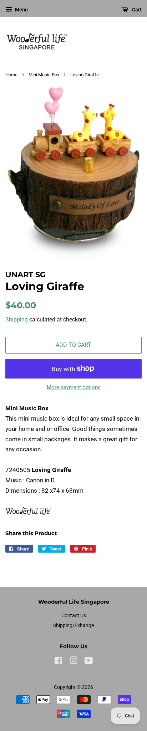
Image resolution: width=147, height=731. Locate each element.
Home (11, 74)
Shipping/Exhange (73, 626)
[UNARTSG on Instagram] (73, 662)
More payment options (74, 387)
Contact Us (73, 616)
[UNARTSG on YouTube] (89, 662)
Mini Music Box (44, 74)
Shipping (16, 319)
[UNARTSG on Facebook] (58, 662)
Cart (136, 9)
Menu (21, 9)
